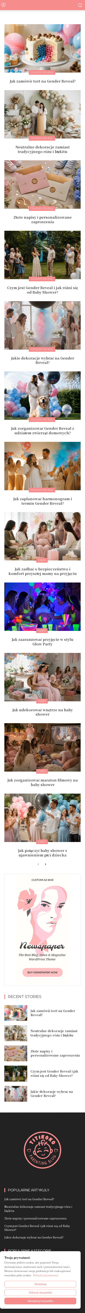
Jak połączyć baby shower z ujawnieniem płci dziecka (42, 853)
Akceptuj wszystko (40, 1301)
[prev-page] (38, 864)
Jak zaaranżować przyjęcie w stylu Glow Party (42, 641)
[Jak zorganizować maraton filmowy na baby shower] (42, 747)
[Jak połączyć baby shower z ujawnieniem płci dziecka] (42, 818)
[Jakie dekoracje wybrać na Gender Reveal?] (42, 325)
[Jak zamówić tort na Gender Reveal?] (42, 48)
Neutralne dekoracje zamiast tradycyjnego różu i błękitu (42, 149)
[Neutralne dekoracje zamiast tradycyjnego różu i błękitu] (42, 114)
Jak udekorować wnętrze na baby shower (42, 712)
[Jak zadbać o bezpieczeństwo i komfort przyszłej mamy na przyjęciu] (42, 536)
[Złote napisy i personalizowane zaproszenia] (42, 184)
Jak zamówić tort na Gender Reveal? (43, 81)
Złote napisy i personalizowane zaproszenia (43, 219)
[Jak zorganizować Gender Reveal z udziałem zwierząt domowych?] (42, 395)
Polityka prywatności (45, 1275)
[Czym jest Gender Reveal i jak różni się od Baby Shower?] (42, 255)
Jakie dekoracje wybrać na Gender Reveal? (42, 360)
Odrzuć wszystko (40, 1292)
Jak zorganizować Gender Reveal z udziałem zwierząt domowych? (42, 430)
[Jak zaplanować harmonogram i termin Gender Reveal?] (42, 466)
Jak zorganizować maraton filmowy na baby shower (42, 782)
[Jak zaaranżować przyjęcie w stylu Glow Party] (42, 606)
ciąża (42, 560)
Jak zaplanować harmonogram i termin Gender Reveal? (42, 501)
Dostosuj (40, 1284)
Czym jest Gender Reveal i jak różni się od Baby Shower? (42, 290)
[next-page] (45, 864)
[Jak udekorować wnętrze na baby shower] (42, 677)
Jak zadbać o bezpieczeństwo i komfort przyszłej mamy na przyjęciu (42, 571)
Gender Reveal (42, 72)
